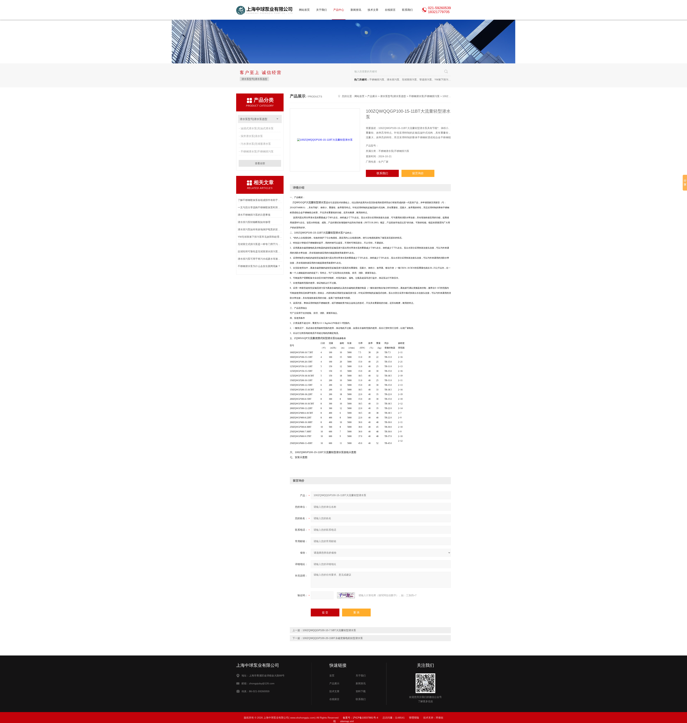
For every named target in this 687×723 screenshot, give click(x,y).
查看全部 (260, 163)
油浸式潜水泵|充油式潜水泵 (257, 128)
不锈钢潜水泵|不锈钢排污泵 (257, 151)
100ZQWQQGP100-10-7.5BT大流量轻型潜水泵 (329, 630)
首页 (331, 675)
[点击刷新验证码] (346, 595)
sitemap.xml (347, 721)
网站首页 (304, 9)
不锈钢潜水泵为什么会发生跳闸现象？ (259, 266)
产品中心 (338, 9)
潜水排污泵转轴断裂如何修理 (254, 222)
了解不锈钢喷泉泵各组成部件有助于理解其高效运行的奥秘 (260, 200)
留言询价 (418, 173)
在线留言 (390, 9)
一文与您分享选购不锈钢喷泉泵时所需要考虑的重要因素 (260, 207)
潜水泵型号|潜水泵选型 (254, 79)
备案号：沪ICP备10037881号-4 (360, 717)
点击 (277, 119)
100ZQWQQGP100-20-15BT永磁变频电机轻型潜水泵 (333, 638)
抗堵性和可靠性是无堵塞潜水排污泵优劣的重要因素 (260, 251)
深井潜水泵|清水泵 (252, 136)
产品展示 (372, 96)
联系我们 (407, 9)
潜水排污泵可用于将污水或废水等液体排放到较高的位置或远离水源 (260, 258)
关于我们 (321, 9)
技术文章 (373, 9)
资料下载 (361, 691)
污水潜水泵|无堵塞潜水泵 (256, 143)
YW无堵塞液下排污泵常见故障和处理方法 (260, 236)
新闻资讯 (355, 9)
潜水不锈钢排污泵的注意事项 (254, 214)
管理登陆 (414, 717)
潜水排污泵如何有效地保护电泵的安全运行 (260, 229)
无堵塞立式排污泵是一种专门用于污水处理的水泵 (260, 244)
